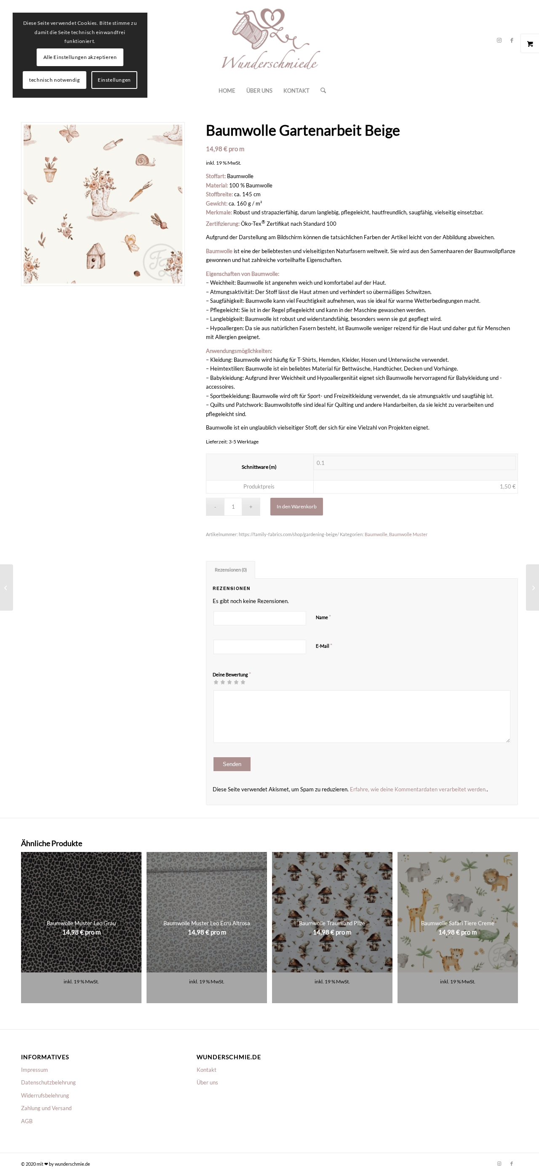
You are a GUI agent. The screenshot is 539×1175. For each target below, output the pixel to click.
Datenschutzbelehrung (48, 1082)
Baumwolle (376, 534)
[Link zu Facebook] (511, 40)
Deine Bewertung (232, 674)
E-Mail (324, 645)
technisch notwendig (54, 80)
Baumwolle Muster (408, 534)
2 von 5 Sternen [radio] (219, 681)
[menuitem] (227, 90)
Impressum (34, 1069)
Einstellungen (114, 80)
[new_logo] (269, 40)
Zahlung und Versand (46, 1108)
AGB (26, 1121)
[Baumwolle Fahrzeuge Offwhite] (6, 587)
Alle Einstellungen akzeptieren (80, 57)
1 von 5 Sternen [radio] (216, 681)
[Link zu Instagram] (499, 40)
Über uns (207, 1082)
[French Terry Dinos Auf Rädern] (532, 587)
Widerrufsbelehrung (45, 1095)
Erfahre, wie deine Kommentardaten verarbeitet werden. (418, 789)
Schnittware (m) (259, 467)
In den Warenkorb (297, 506)
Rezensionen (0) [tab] (231, 569)
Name (323, 617)
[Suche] (320, 90)
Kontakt (206, 1069)
